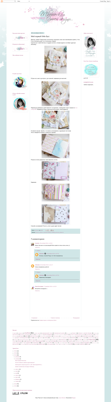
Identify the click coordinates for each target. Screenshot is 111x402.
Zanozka (37, 243)
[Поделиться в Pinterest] (53, 230)
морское (16, 339)
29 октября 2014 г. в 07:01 (52, 253)
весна (32, 334)
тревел (60, 342)
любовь (46, 337)
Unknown (41, 253)
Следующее (34, 318)
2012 (15, 386)
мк (85, 337)
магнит (51, 337)
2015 (15, 353)
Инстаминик (56, 336)
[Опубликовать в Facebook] (51, 230)
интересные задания (65, 336)
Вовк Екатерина (39, 286)
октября (17, 358)
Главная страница (55, 318)
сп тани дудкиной (26, 342)
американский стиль (47, 333)
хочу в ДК (23, 344)
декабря (17, 356)
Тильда (55, 342)
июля (16, 371)
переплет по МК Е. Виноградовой (34, 341)
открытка (91, 339)
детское (57, 232)
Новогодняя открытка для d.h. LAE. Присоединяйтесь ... (29, 364)
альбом (27, 333)
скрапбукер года (88, 341)
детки (67, 334)
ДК (26, 336)
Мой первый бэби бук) (20, 360)
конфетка (78, 336)
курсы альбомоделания (22, 337)
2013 (15, 384)
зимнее (49, 336)
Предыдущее (76, 318)
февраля (17, 379)
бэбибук (53, 232)
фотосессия (16, 344)
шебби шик (41, 344)
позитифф (53, 341)
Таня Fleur (49, 342)
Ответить (37, 247)
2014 (15, 355)
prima (76, 344)
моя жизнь (33, 339)
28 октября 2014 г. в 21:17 (46, 265)
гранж (41, 334)
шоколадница (50, 344)
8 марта (14, 333)
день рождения (48, 334)
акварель (20, 333)
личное (41, 337)
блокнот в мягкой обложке (45, 232)
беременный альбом (59, 333)
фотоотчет (95, 342)
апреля (17, 375)
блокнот (37, 232)
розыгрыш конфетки (62, 341)
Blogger (73, 397)
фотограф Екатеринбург (74, 342)
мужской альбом (55, 339)
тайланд (43, 342)
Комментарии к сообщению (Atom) (47, 320)
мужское (48, 339)
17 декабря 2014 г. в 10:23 (50, 286)
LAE (71, 344)
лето (31, 337)
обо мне (80, 339)
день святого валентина (59, 334)
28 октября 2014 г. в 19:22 (46, 243)
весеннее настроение (25, 334)
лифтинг (36, 337)
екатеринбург (43, 336)
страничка (35, 342)
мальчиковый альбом (58, 337)
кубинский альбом (87, 336)
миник (73, 337)
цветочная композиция (31, 344)
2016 (15, 351)
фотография (85, 342)
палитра (19, 341)
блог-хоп (68, 333)
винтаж (37, 334)
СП (94, 341)
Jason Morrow (62, 397)
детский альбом (89, 334)
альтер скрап (37, 333)
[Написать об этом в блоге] (48, 230)
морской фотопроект (24, 339)
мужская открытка (40, 339)
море (97, 337)
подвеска (47, 341)
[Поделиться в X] (50, 230)
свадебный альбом (79, 341)
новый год (72, 339)
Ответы (38, 250)
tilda (88, 344)
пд (24, 341)
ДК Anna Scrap (34, 336)
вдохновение (15, 334)
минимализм (81, 337)
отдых (85, 339)
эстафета (57, 344)
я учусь (62, 344)
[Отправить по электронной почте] (46, 230)
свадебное (70, 341)
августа (17, 369)
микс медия (67, 337)
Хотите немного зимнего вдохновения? (25, 362)
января (17, 381)
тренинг (65, 342)
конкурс (72, 336)
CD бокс (66, 344)
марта (17, 377)
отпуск (14, 341)
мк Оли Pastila (91, 337)
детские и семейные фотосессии (77, 334)
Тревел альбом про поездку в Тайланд (24, 366)
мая (16, 373)
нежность (61, 232)
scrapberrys (82, 344)
